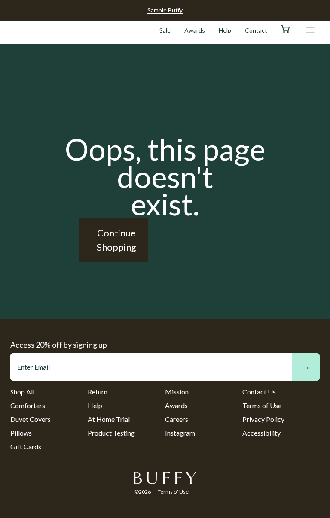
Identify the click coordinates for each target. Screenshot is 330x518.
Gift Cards (25, 446)
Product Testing (111, 433)
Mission (177, 392)
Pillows (21, 433)
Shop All (22, 392)
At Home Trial (109, 419)
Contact (256, 30)
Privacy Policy (263, 419)
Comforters (27, 405)
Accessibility (261, 433)
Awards (194, 30)
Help (225, 30)
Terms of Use (261, 405)
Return (97, 392)
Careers (176, 419)
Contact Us (259, 392)
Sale (165, 30)
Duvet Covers (30, 419)
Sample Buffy (165, 10)
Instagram (180, 433)
